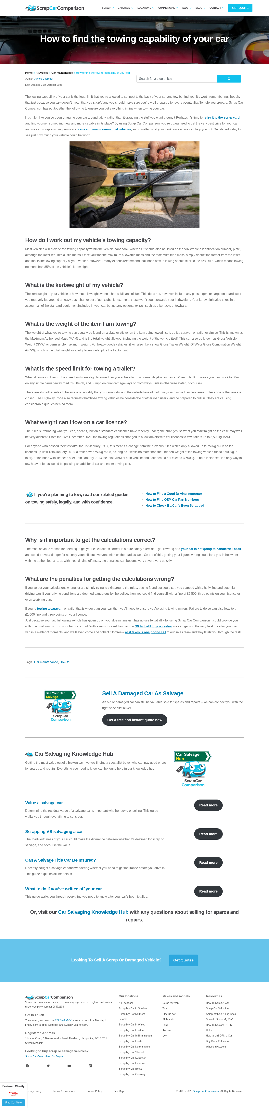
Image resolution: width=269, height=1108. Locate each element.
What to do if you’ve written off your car (63, 888)
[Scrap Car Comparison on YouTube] (69, 1066)
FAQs (185, 8)
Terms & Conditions (64, 1091)
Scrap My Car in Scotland (133, 1008)
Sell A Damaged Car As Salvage (142, 693)
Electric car (168, 1013)
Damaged (124, 8)
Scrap (106, 8)
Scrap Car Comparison (206, 1091)
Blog (199, 8)
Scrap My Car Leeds (130, 1041)
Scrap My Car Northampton (134, 1046)
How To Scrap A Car (217, 1002)
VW (164, 1036)
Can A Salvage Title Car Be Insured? (60, 860)
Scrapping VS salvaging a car (54, 831)
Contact (215, 8)
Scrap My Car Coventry (132, 1074)
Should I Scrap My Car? (219, 1019)
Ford (165, 1024)
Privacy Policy (33, 1091)
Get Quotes (183, 960)
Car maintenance (46, 662)
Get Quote (240, 7)
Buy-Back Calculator (217, 1041)
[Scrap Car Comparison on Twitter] (48, 1066)
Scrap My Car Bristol (131, 1068)
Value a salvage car (44, 802)
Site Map (118, 1091)
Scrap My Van (170, 1002)
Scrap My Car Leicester (132, 1057)
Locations (144, 8)
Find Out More (13, 1102)
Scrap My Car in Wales (132, 1024)
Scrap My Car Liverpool (132, 1063)
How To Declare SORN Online (219, 1027)
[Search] (229, 79)
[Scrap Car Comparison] (55, 8)
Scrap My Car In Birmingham (135, 1035)
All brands (168, 1019)
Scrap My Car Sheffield (132, 1052)
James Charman (43, 78)
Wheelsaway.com (216, 1046)
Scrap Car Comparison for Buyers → (46, 1056)
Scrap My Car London (131, 1030)
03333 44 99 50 (63, 1020)
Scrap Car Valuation (217, 1008)
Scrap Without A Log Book (221, 1013)
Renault (166, 1030)
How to (65, 662)
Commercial (166, 8)
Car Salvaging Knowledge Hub (93, 912)
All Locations (126, 1002)
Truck (165, 1008)
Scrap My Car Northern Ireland (132, 1016)
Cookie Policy (94, 1091)
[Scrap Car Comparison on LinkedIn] (90, 1066)
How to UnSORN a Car (219, 1035)
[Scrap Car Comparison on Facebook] (27, 1066)
